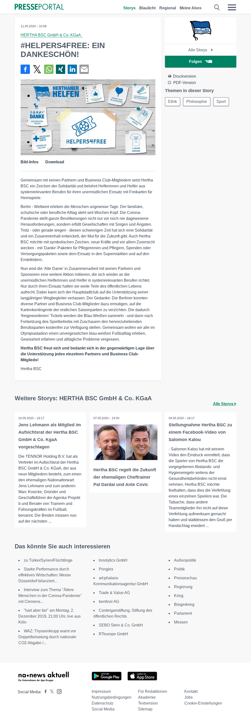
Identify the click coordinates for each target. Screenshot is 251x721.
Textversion (148, 703)
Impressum (101, 691)
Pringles (106, 569)
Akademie (147, 697)
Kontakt (191, 691)
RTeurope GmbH (113, 634)
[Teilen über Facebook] (25, 69)
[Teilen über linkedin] (72, 69)
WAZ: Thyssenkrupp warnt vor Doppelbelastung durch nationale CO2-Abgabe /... (47, 637)
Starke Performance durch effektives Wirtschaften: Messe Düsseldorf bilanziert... (44, 575)
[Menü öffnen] (231, 7)
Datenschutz (102, 703)
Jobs (188, 697)
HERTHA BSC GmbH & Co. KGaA (52, 35)
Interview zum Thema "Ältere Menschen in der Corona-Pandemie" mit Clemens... (50, 596)
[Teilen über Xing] (60, 69)
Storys (129, 8)
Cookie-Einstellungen (203, 703)
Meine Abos (190, 8)
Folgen (195, 61)
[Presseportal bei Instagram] (58, 691)
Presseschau (185, 578)
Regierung (183, 587)
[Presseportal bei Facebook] (44, 692)
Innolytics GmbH (113, 560)
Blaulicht (147, 8)
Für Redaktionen (152, 691)
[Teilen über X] (37, 69)
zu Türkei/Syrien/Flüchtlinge (48, 560)
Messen (181, 622)
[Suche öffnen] (217, 7)
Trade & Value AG (114, 593)
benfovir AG (109, 601)
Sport (221, 101)
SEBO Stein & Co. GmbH (121, 625)
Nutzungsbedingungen (111, 697)
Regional (167, 8)
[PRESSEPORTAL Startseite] (39, 7)
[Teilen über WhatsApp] (48, 69)
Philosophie (196, 101)
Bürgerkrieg (184, 604)
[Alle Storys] (200, 40)
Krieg (178, 596)
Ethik (172, 101)
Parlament (183, 613)
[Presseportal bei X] (50, 692)
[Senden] (84, 69)
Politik (179, 569)
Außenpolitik (185, 560)
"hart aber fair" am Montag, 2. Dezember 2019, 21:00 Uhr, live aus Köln (49, 616)
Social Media (103, 709)
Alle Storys (198, 50)
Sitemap (145, 709)
